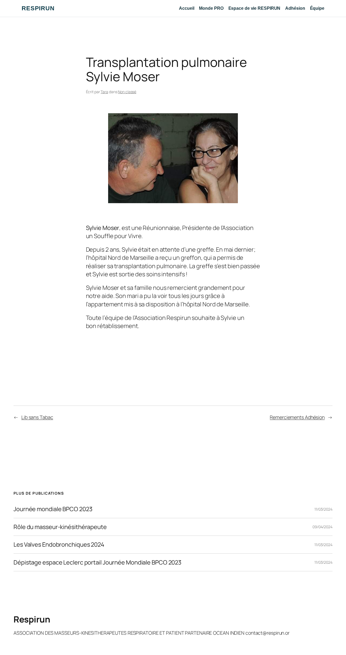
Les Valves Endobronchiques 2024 (59, 544)
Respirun (32, 619)
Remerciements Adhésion (297, 417)
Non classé (127, 91)
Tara (104, 91)
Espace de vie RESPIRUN (254, 8)
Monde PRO (211, 8)
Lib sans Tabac (37, 417)
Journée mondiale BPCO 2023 (53, 509)
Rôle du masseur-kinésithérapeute (60, 527)
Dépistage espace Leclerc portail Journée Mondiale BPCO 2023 (97, 562)
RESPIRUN (38, 8)
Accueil (186, 8)
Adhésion (295, 8)
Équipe (317, 8)
